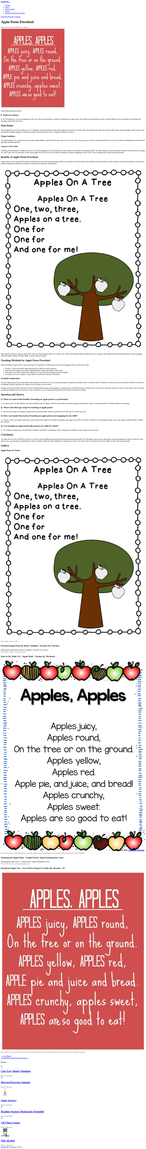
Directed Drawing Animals (15, 1082)
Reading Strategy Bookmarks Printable (22, 1111)
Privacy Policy (10, 9)
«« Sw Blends (6, 1056)
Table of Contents (10, 115)
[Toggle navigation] (10, 2)
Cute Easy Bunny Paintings (16, 1071)
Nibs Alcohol (8, 1140)
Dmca (7, 7)
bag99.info (5, 1147)
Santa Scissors (8, 1100)
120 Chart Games (10, 1122)
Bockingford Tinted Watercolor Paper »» (15, 1058)
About (7, 11)
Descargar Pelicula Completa (15, 13)
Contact (7, 5)
